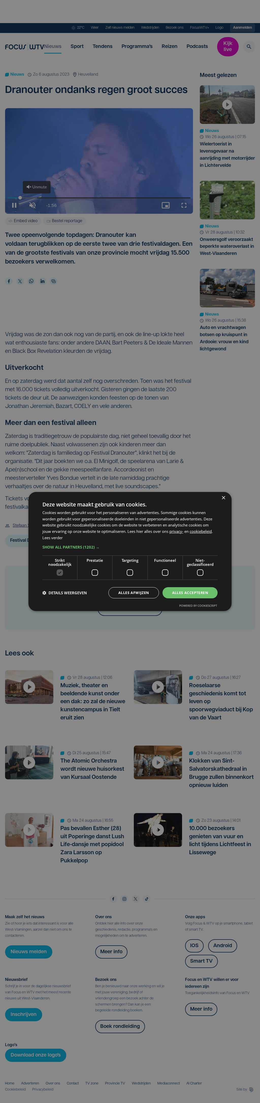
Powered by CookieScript (198, 605)
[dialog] (130, 551)
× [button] (223, 498)
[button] (130, 547)
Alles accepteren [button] (190, 592)
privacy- (176, 531)
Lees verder (52, 537)
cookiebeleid (201, 531)
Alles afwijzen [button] (133, 592)
